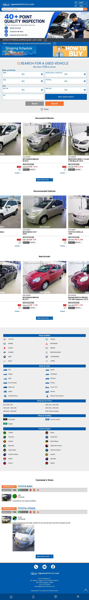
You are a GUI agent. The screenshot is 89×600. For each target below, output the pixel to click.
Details (17, 173)
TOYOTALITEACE (26, 508)
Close (46, 109)
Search (54, 103)
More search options (66, 97)
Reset (34, 103)
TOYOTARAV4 (25, 486)
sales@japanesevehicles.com (45, 586)
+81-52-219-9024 (44, 584)
